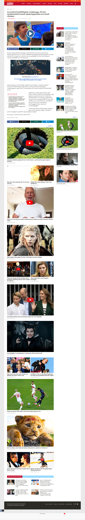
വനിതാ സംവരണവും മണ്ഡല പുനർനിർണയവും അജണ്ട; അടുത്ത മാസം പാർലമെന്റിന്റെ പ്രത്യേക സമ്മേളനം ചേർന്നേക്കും (46, 492)
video (16, 117)
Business (66, 3)
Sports (44, 3)
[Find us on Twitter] (75, 504)
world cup (12, 117)
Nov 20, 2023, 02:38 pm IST (22, 18)
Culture (60, 3)
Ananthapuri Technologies (19, 505)
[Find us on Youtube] (77, 504)
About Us (18, 0)
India (14, 9)
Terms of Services (68, 504)
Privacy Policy (61, 504)
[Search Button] (77, 0)
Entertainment (37, 3)
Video (71, 3)
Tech (55, 3)
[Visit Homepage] (10, 3)
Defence (29, 3)
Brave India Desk (11, 18)
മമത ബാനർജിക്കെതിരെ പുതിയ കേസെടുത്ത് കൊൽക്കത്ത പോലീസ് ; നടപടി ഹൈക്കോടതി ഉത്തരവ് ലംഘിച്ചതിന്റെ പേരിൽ (47, 483)
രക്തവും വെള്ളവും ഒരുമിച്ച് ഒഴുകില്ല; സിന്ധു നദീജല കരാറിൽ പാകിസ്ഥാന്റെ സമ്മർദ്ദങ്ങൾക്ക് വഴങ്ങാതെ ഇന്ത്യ (21, 492)
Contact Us (23, 0)
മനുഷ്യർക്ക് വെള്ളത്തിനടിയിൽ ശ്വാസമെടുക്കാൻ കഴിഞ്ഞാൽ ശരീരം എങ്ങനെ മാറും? (69, 100)
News (23, 3)
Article (50, 3)
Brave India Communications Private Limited (16, 504)
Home (8, 9)
